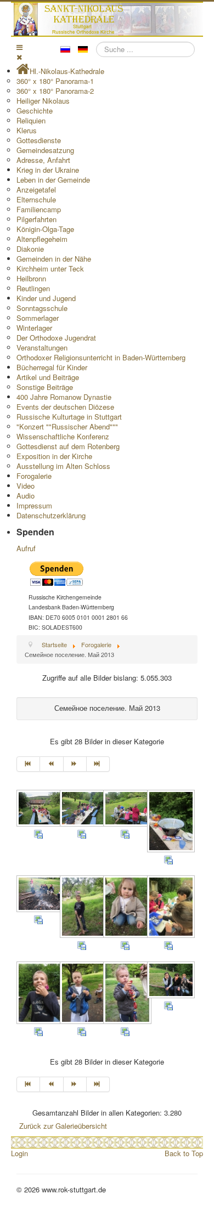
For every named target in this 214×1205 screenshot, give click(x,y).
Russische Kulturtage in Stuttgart (69, 416)
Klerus (26, 130)
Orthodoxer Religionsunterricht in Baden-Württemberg (100, 357)
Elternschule (36, 199)
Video (25, 485)
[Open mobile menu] (19, 47)
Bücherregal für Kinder (51, 367)
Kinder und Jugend (46, 298)
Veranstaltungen (41, 347)
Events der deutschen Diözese (65, 406)
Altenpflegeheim (41, 239)
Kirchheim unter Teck (50, 268)
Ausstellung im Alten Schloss (63, 466)
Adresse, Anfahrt (43, 160)
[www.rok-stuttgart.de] (108, 19)
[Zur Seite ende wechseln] (98, 764)
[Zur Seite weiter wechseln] (75, 764)
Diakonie (30, 249)
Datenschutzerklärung (51, 515)
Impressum (34, 505)
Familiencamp (38, 209)
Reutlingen (33, 288)
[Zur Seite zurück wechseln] (51, 764)
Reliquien (31, 120)
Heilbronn (31, 278)
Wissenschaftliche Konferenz (62, 436)
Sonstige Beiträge (44, 387)
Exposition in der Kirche (54, 456)
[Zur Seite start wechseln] (28, 764)
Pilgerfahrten (36, 219)
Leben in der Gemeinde (53, 179)
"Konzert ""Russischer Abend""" (67, 426)
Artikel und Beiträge (47, 377)
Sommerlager (37, 318)
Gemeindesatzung (45, 150)
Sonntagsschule (41, 308)
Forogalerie (34, 476)
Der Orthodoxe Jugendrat (56, 337)
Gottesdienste (38, 140)
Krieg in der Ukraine (47, 170)
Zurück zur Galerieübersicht (63, 1126)
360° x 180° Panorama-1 (55, 81)
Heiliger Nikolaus (43, 100)
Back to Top (184, 1153)
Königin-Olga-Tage (45, 229)
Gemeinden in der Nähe (53, 258)
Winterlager (34, 328)
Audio (25, 495)
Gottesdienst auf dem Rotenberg (68, 446)
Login (19, 1153)
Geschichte (34, 110)
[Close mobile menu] (19, 57)
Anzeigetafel (36, 189)
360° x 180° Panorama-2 (55, 91)
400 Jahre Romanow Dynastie (63, 397)
